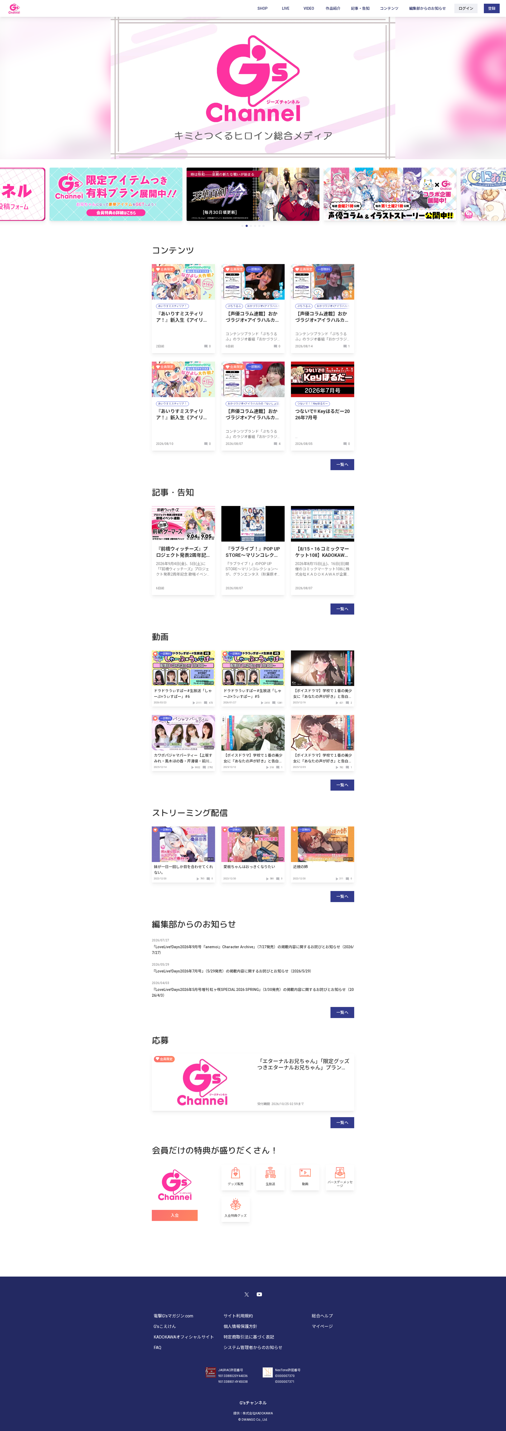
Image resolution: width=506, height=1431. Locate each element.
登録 (491, 8)
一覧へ (342, 464)
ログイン (466, 8)
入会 (175, 1215)
